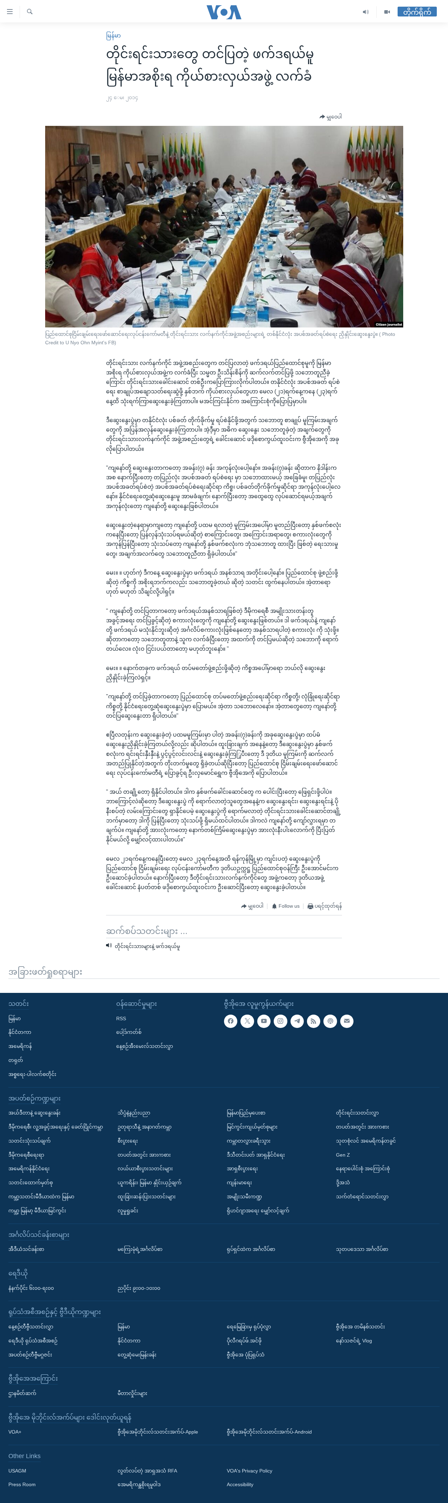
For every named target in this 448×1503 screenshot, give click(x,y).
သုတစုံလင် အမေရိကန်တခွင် (366, 1141)
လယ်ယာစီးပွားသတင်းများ (145, 1168)
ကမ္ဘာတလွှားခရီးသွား (249, 1141)
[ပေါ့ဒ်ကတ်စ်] (330, 1021)
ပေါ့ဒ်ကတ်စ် (128, 1032)
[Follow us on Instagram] (280, 1021)
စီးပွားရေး (128, 1141)
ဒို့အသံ (343, 1182)
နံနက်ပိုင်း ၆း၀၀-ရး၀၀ (31, 1288)
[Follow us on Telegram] (297, 1021)
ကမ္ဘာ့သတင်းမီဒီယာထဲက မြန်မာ (41, 1196)
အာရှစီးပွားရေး (242, 1168)
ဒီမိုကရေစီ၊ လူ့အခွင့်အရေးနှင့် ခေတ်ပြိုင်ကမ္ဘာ (55, 1127)
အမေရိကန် (20, 1046)
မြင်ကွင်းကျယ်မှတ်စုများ (252, 1127)
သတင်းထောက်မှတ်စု (30, 1182)
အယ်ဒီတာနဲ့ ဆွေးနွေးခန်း (34, 1113)
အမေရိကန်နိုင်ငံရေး (29, 1168)
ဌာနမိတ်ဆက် (22, 1393)
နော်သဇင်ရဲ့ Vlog (354, 1340)
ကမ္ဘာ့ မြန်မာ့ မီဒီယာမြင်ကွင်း (37, 1210)
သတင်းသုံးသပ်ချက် (29, 1141)
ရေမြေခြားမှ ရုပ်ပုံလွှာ (249, 1326)
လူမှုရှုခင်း (128, 1210)
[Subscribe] (347, 1021)
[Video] (387, 12)
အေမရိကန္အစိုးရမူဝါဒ (139, 1484)
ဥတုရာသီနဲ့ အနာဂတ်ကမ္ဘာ (145, 1127)
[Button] (331, 117)
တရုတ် (15, 1060)
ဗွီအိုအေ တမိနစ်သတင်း (360, 1326)
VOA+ (14, 1432)
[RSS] (313, 1021)
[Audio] (366, 12)
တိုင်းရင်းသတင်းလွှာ (357, 1113)
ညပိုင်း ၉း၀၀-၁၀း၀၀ (139, 1288)
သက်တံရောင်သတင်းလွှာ (362, 1196)
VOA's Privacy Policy (249, 1471)
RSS (121, 1018)
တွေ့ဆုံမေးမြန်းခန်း (137, 1354)
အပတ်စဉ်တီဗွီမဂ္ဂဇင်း (30, 1354)
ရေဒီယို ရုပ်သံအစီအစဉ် (32, 1340)
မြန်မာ (113, 36)
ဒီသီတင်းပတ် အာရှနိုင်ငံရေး (256, 1155)
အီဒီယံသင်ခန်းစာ (26, 1249)
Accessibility (240, 1484)
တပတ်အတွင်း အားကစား (144, 1155)
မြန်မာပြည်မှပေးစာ (246, 1113)
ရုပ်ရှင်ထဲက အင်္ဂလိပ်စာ (251, 1249)
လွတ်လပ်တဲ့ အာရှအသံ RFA (147, 1471)
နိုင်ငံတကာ (19, 1032)
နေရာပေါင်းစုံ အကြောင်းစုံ (363, 1168)
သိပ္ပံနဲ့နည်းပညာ (134, 1113)
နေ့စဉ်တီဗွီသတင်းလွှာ (30, 1326)
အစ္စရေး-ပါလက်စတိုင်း (32, 1074)
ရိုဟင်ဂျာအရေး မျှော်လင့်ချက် (258, 1210)
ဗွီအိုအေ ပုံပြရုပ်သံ (246, 1354)
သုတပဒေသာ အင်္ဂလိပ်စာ (362, 1249)
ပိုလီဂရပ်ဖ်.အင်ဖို (244, 1340)
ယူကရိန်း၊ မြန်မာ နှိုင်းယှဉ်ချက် (150, 1182)
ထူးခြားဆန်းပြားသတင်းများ (147, 1196)
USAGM (17, 1471)
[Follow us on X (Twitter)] (247, 1021)
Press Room (22, 1484)
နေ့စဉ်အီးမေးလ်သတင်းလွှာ (144, 1046)
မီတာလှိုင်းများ (132, 1393)
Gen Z (343, 1155)
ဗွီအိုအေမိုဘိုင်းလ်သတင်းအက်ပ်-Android (269, 1432)
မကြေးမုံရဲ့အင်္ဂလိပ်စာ (140, 1249)
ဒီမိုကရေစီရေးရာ (26, 1155)
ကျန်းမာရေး (239, 1182)
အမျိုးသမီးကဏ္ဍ (244, 1196)
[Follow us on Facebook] (230, 1021)
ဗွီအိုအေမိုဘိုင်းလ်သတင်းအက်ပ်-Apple (158, 1432)
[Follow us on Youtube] (264, 1021)
